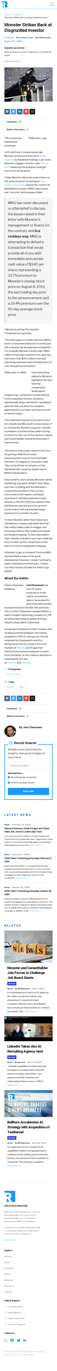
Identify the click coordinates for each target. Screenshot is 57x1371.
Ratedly (21, 647)
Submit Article (12, 61)
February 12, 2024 (21, 824)
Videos (7, 1274)
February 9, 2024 (21, 854)
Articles (17, 14)
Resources (9, 1286)
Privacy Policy (26, 1355)
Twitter (12, 662)
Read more (36, 845)
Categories (14, 669)
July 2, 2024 (38, 988)
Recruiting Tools (24, 37)
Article (10, 37)
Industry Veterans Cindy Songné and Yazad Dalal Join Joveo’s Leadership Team (26, 830)
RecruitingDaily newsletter (24, 777)
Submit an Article (14, 48)
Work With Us (14, 1312)
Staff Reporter (22, 988)
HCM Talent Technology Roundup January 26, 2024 (28, 893)
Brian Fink (20, 1062)
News (7, 824)
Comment (12, 122)
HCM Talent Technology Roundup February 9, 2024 (28, 860)
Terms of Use (10, 1355)
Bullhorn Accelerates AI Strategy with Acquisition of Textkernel (28, 1127)
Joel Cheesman (43, 37)
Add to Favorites (16, 129)
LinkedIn (26, 662)
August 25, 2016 (13, 41)
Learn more (10, 1240)
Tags (11, 682)
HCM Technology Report (23, 782)
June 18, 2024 (39, 1143)
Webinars (8, 1280)
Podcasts (8, 1268)
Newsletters (15, 773)
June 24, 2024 (34, 1062)
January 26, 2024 (21, 887)
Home (7, 14)
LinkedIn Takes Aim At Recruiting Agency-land (25, 1048)
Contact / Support (16, 1324)
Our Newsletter (15, 1306)
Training (8, 1292)
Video (21, 687)
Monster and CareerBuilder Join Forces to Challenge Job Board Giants (27, 973)
